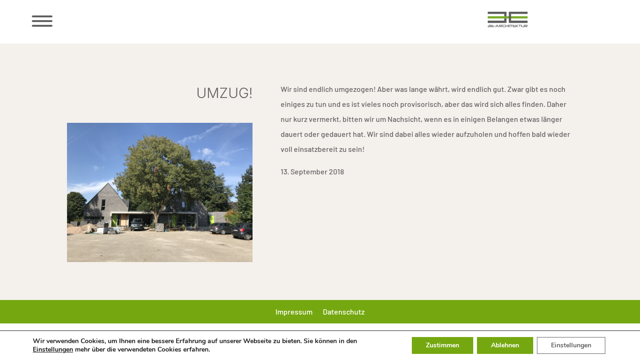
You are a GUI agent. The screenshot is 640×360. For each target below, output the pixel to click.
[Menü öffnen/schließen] (41, 21)
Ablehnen (505, 345)
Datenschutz (344, 312)
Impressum (294, 312)
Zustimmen (442, 345)
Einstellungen (53, 349)
